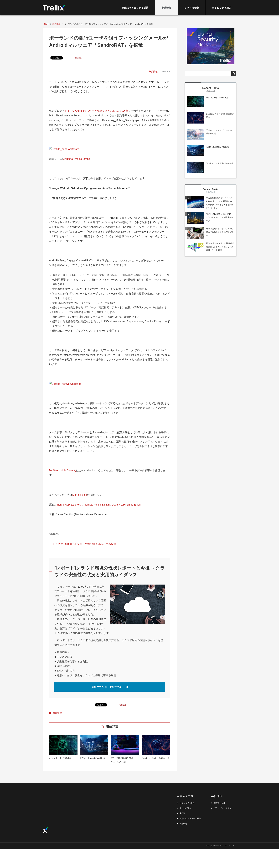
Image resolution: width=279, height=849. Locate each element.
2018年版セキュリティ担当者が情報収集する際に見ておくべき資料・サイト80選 (220, 246)
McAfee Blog (79, 494)
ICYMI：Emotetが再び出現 (92, 758)
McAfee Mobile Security (62, 470)
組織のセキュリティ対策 (135, 7)
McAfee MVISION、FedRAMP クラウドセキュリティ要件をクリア (219, 217)
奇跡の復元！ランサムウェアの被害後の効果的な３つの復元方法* (219, 232)
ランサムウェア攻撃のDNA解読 (219, 163)
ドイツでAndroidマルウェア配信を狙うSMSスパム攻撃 (96, 110)
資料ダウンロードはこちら (107, 687)
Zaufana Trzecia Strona (76, 159)
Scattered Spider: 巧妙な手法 (155, 758)
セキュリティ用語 (221, 7)
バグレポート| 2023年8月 (61, 758)
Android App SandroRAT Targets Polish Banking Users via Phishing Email (98, 504)
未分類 (182, 813)
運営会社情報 (219, 803)
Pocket (77, 57)
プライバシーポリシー (223, 808)
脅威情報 (166, 7)
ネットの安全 (191, 7)
